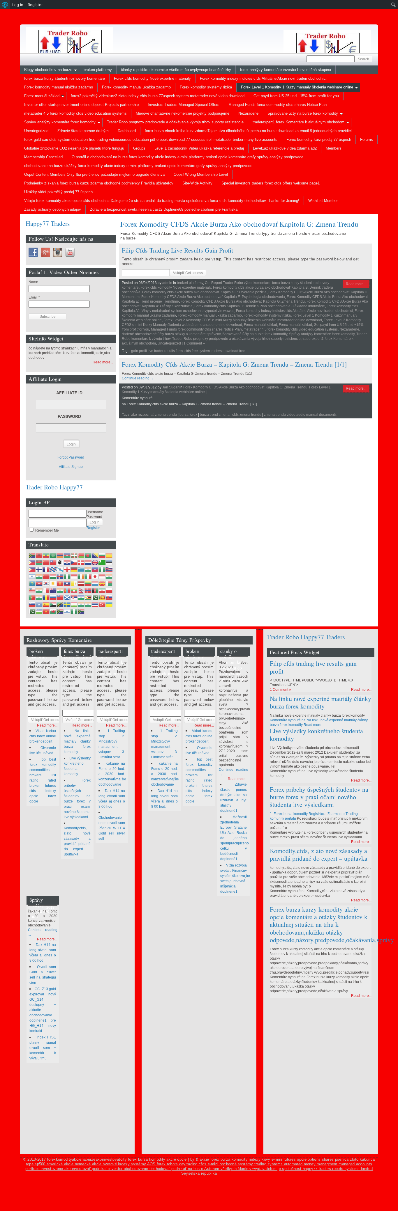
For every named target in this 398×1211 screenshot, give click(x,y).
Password (69, 416)
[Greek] (81, 569)
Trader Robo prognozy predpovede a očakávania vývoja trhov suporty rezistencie (175, 122)
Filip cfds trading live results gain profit (177, 250)
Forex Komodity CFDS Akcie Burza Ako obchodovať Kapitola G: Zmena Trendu (243, 301)
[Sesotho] (81, 597)
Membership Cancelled (43, 157)
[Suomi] (39, 569)
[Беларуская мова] (81, 555)
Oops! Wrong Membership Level (201, 174)
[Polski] (108, 590)
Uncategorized (36, 131)
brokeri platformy (98, 70)
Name (33, 282)
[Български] (101, 555)
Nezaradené (248, 113)
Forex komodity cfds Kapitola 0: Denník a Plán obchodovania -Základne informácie (259, 306)
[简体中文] (46, 562)
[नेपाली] (81, 590)
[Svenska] (67, 604)
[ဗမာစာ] (74, 590)
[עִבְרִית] (32, 576)
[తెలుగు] (87, 604)
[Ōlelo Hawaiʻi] (108, 569)
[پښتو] (94, 590)
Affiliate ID (69, 392)
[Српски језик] (74, 597)
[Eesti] (108, 562)
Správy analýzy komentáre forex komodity (60, 122)
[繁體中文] (53, 562)
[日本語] (94, 576)
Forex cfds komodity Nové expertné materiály (152, 78)
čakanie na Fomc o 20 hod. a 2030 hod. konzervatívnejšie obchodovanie (112, 773)
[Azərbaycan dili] (67, 555)
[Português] (32, 597)
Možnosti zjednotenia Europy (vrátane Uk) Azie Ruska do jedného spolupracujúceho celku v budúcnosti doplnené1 (234, 838)
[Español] (46, 604)
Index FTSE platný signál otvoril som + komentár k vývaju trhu (42, 1047)
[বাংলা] (87, 555)
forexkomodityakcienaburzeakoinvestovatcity (87, 1159)
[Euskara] (74, 555)
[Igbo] (67, 576)
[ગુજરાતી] (87, 569)
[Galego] (60, 569)
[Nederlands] (87, 562)
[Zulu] (81, 611)
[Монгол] (67, 590)
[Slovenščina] (32, 604)
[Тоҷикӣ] (74, 604)
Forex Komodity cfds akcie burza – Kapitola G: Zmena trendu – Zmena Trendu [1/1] (234, 364)
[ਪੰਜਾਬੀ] (39, 597)
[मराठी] (60, 590)
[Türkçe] (101, 604)
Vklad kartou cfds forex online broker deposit (42, 736)
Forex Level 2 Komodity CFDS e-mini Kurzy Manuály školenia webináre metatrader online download (242, 320)
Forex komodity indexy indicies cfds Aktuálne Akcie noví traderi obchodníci (263, 78)
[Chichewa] (39, 562)
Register (93, 528)
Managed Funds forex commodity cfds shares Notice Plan (277, 104)
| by (192, 1159)
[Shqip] (39, 555)
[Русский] (53, 597)
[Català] (108, 555)
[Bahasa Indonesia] (74, 576)
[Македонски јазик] (101, 583)
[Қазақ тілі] (32, 583)
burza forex (188, 415)
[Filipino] (32, 569)
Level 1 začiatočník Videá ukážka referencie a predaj (199, 148)
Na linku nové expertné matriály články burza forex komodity (77, 741)
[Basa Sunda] (53, 604)
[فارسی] (101, 590)
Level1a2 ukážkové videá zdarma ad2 (285, 148)
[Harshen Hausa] (101, 569)
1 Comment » (194, 343)
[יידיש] (67, 611)
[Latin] (74, 583)
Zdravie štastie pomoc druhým (83, 131)
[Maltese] (46, 590)
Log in (17, 4)
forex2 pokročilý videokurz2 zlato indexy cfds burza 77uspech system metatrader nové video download (157, 96)
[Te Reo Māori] (53, 590)
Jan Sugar (170, 387)
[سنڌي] (94, 597)
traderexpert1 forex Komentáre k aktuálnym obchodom (298, 122)
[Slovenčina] (108, 597)
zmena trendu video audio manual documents (300, 415)
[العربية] (53, 555)
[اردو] (32, 611)
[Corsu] (60, 562)
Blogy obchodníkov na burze (48, 70)
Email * (34, 297)
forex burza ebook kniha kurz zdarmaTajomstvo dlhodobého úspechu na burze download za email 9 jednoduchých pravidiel (248, 131)
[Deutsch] (74, 569)
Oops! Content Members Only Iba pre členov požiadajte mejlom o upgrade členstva (94, 174)
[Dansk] (81, 562)
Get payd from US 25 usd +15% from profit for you (296, 96)
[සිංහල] (101, 597)
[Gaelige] (81, 576)
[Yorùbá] (74, 611)
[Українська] (108, 604)
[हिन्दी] (39, 576)
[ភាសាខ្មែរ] (39, 583)
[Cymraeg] (53, 611)
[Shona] (87, 597)
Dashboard (127, 131)
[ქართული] (67, 569)
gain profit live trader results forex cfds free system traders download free (188, 351)
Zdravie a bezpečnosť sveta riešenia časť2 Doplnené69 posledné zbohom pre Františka (163, 209)
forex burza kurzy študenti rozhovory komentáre (64, 78)
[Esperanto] (101, 562)
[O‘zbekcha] (39, 611)
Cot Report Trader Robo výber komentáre (237, 283)
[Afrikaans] (32, 555)
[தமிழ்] (81, 604)
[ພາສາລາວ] (67, 583)
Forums (366, 139)
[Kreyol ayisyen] (94, 569)
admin (167, 283)
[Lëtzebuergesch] (94, 583)
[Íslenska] (60, 576)
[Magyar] (53, 576)
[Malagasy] (108, 583)
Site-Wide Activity (197, 183)
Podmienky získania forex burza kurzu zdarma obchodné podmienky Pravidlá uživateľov (98, 183)
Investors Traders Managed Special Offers (183, 104)
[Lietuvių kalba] (87, 583)
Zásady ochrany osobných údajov (52, 209)
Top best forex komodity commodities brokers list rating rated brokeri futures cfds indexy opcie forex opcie (42, 780)
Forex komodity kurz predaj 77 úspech (318, 139)
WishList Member (323, 200)
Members (333, 148)
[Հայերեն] (60, 555)
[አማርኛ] (46, 555)
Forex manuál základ (41, 96)
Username (95, 512)
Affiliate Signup (71, 467)
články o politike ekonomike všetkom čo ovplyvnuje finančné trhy (176, 70)
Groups (139, 148)
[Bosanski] (94, 555)
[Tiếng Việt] (46, 611)
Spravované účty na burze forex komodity (302, 113)
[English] (94, 562)
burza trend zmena (215, 415)
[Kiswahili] (60, 604)
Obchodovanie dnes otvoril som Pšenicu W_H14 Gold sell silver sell (111, 828)
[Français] (46, 569)
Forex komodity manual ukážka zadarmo (58, 87)
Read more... (356, 284)
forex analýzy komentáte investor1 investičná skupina (285, 70)
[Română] (46, 597)
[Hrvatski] (67, 562)
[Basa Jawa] (101, 576)
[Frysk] (53, 569)
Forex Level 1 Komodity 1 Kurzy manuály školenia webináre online (297, 87)
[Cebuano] (32, 562)
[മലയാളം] (39, 590)
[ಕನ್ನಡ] (108, 576)
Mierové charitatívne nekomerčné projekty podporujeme (182, 113)
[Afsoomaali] (39, 604)
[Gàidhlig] (67, 597)
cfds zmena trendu (246, 415)
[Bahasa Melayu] (32, 590)
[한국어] (46, 583)
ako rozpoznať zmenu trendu (154, 415)
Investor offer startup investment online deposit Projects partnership (81, 104)
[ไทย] (94, 604)
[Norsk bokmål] (87, 590)
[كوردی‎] (53, 583)
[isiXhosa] (60, 611)
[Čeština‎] (74, 562)
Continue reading (138, 378)
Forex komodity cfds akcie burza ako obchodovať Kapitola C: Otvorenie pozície (204, 292)
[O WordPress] (5, 4)
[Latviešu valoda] (81, 583)
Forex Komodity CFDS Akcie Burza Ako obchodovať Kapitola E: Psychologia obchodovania (213, 297)
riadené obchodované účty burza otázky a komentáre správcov (171, 334)
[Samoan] (60, 597)
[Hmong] (46, 576)
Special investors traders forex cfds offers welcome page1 (270, 183)
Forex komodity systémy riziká (206, 87)
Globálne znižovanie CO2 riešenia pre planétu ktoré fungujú (74, 148)
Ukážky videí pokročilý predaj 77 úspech (58, 192)
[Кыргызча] (60, 583)
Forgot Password (70, 457)
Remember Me (46, 530)
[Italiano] (87, 576)
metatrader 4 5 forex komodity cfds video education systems (75, 113)
